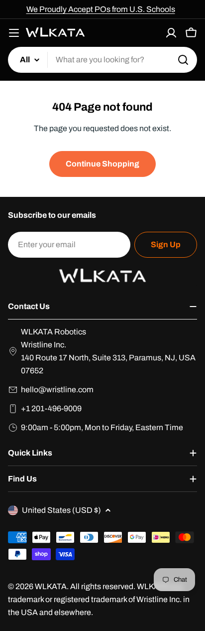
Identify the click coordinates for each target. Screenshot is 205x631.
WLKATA (51, 586)
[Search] (183, 60)
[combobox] (102, 60)
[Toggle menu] (14, 33)
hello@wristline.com (57, 389)
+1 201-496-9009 (51, 408)
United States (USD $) (61, 510)
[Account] (171, 33)
